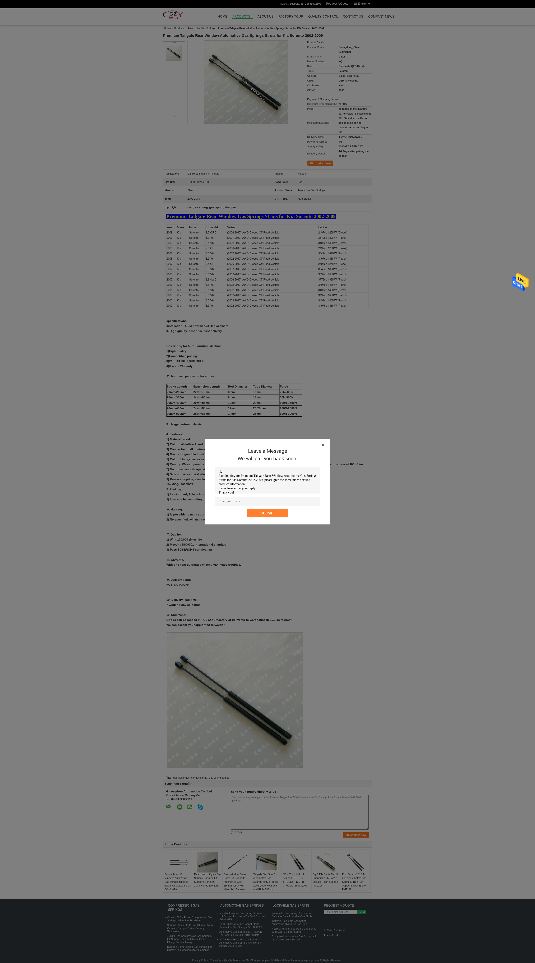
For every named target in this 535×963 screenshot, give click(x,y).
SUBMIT (267, 513)
